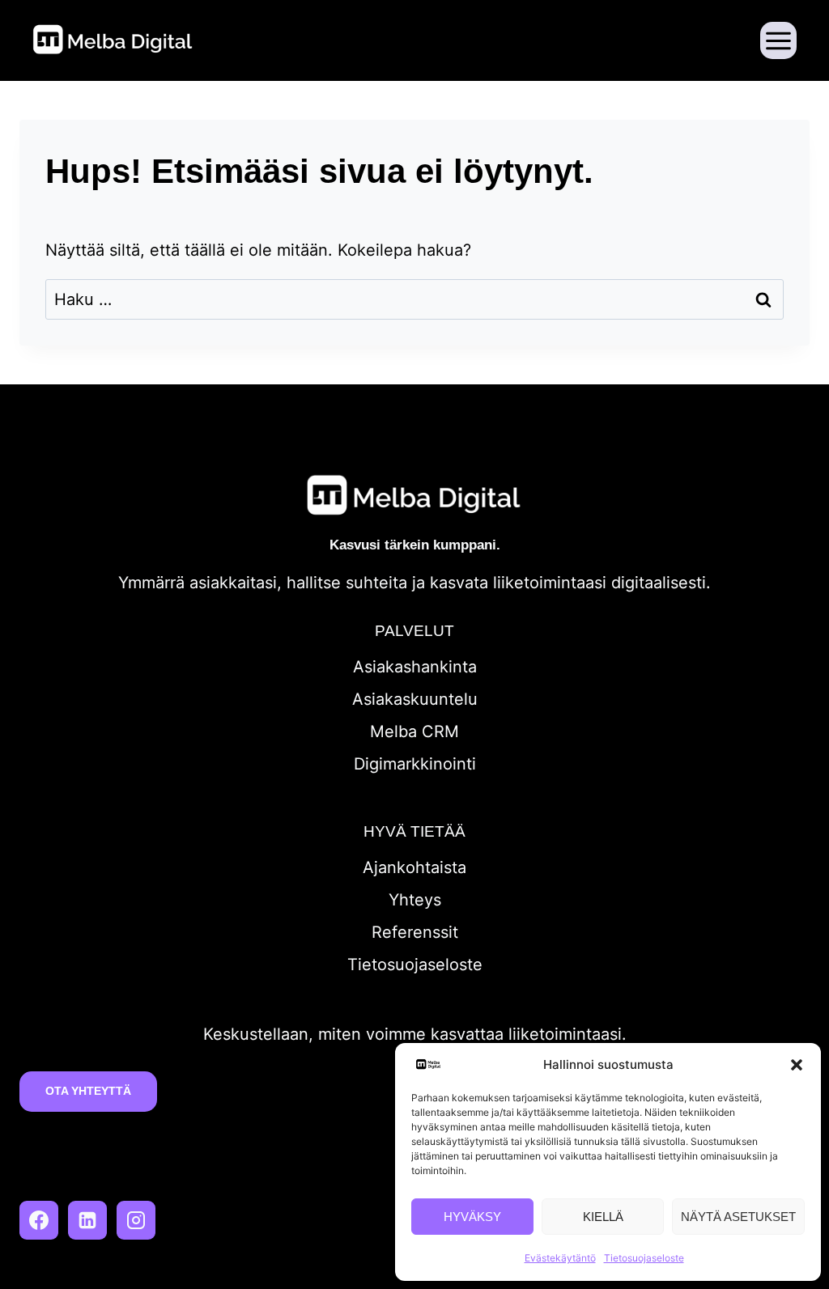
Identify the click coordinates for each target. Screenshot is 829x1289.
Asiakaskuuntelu (415, 699)
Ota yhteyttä (88, 1090)
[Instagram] (136, 1220)
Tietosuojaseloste (644, 1258)
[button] (797, 1065)
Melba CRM (414, 731)
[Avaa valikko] (778, 40)
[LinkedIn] (87, 1220)
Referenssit (415, 932)
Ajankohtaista (414, 867)
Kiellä (603, 1216)
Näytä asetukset (738, 1216)
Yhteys (415, 900)
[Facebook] (38, 1220)
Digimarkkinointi (415, 764)
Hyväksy (472, 1216)
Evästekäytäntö (560, 1258)
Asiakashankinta (415, 666)
